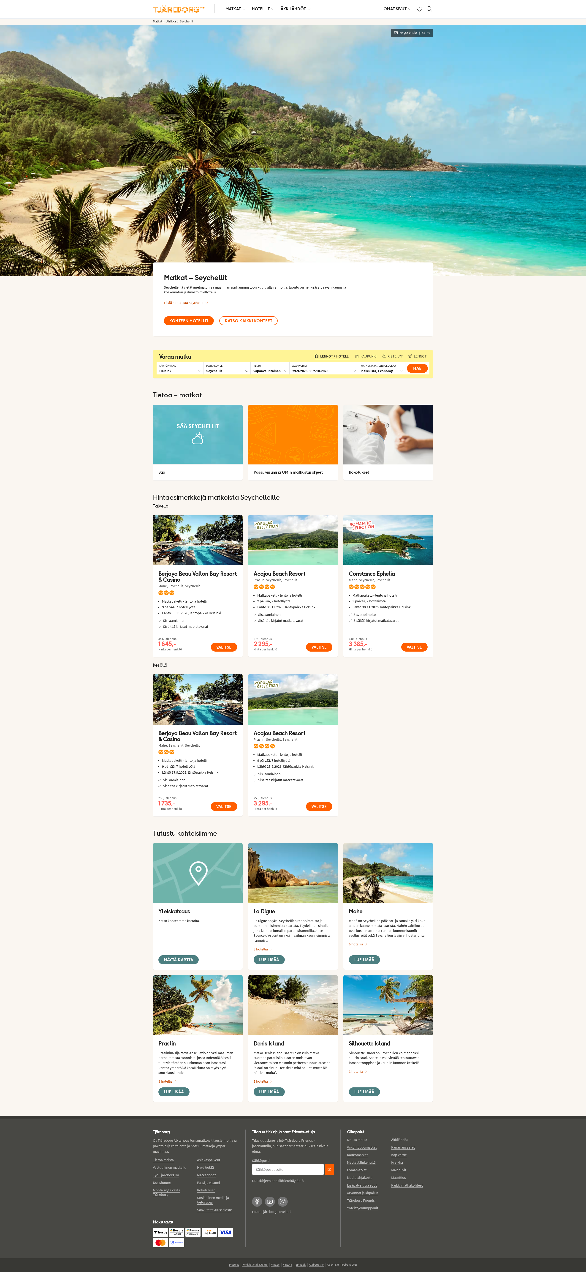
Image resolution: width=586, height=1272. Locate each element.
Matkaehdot (206, 1175)
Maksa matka (357, 1139)
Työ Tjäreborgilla (166, 1175)
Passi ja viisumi (208, 1182)
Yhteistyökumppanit (362, 1208)
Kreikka (397, 1162)
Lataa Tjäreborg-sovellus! (271, 1211)
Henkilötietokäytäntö (255, 1264)
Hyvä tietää (205, 1167)
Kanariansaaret (403, 1147)
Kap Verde (399, 1154)
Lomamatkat (356, 1170)
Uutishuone (162, 1182)
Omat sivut (395, 8)
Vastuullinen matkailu (169, 1167)
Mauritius (398, 1177)
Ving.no (287, 1264)
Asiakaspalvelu (208, 1159)
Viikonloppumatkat (362, 1147)
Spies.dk (301, 1264)
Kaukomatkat (357, 1154)
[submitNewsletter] (329, 1169)
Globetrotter (316, 1264)
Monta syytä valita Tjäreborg (166, 1192)
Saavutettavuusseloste (214, 1209)
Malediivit (398, 1170)
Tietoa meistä (163, 1159)
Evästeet (234, 1264)
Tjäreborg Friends (361, 1200)
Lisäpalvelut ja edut (362, 1185)
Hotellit (261, 8)
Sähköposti (261, 1160)
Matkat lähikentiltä (361, 1162)
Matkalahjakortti (359, 1177)
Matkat (233, 8)
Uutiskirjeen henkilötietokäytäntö (278, 1180)
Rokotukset (206, 1190)
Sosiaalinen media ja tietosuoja (213, 1199)
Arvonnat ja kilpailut (362, 1192)
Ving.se (275, 1264)
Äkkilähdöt (293, 8)
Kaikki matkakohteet (407, 1185)
